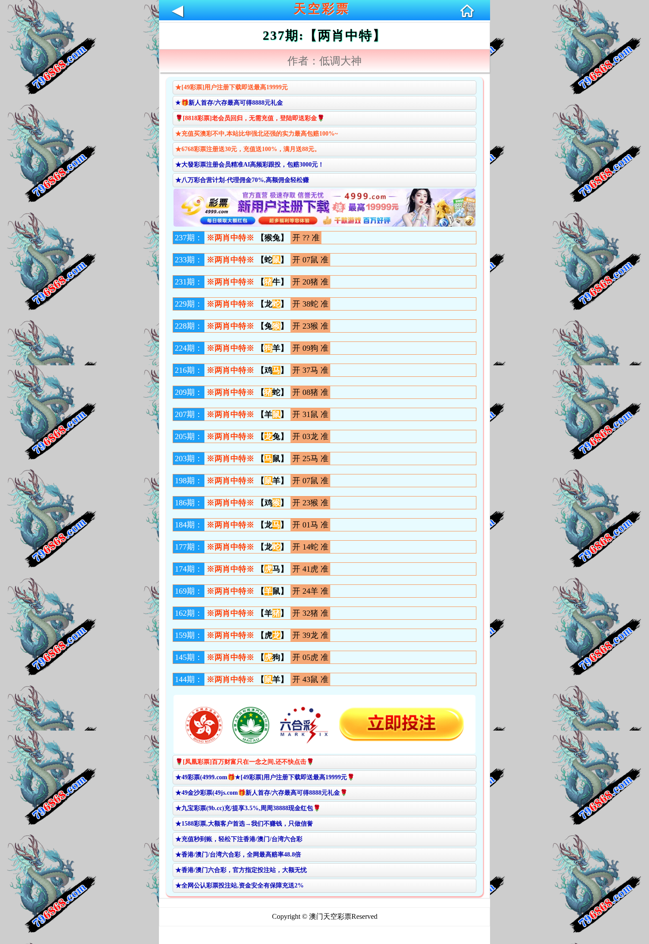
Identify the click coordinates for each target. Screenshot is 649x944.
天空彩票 (322, 8)
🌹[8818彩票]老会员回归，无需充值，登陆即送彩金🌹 (249, 118)
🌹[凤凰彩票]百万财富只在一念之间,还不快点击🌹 (244, 761)
